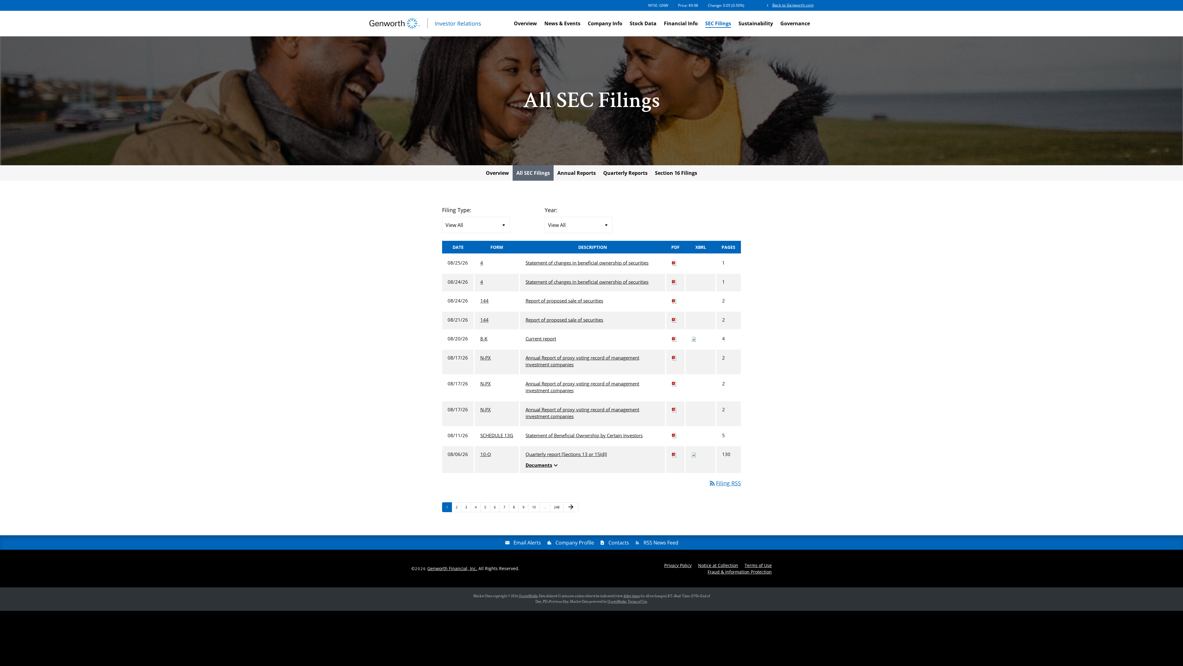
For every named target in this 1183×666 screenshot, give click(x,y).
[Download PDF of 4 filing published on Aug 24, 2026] (674, 282)
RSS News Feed (661, 542)
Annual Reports (576, 173)
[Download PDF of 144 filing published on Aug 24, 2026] (674, 301)
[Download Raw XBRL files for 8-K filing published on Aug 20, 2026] (693, 338)
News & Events (562, 23)
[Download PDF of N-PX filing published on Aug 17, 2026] (674, 358)
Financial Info (681, 23)
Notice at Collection (718, 565)
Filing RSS (725, 483)
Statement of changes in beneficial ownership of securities (587, 263)
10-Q (485, 454)
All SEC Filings (533, 173)
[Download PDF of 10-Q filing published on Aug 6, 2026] (674, 454)
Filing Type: (456, 210)
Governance (795, 23)
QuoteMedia (528, 596)
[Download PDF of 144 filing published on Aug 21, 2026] (674, 320)
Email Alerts (527, 542)
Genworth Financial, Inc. (452, 568)
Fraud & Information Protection (740, 572)
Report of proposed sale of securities (564, 301)
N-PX (485, 358)
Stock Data (643, 23)
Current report (541, 338)
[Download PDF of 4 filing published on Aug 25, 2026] (674, 263)
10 (535, 506)
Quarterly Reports (625, 173)
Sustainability (755, 23)
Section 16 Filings (676, 173)
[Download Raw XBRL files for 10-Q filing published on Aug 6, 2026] (693, 454)
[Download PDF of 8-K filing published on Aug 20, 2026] (674, 338)
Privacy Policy (678, 565)
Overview (525, 23)
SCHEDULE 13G (496, 435)
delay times (632, 596)
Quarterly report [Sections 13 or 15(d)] (566, 454)
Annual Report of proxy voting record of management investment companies (582, 361)
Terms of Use (758, 565)
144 (484, 301)
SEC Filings (718, 23)
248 (557, 506)
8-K (483, 338)
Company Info (605, 23)
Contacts (618, 542)
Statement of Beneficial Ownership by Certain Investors (584, 435)
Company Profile (574, 542)
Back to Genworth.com (793, 5)
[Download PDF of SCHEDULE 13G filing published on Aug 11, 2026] (674, 435)
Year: (551, 210)
